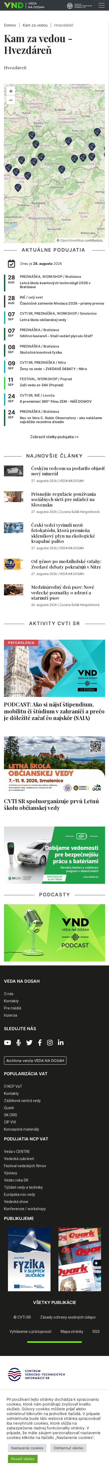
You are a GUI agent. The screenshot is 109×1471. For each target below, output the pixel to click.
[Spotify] (18, 1043)
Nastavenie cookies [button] (27, 1448)
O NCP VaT (13, 1086)
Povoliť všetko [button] (22, 1459)
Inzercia (10, 1015)
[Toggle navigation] (101, 5)
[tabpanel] (29, 1259)
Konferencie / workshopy (25, 1209)
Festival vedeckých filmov (25, 1166)
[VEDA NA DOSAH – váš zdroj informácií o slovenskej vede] (22, 5)
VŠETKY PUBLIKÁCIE (54, 1302)
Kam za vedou (35, 25)
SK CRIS (10, 1115)
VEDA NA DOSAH (71, 481)
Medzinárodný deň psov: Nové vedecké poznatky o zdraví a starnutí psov (62, 592)
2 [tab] (42, 1295)
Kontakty (11, 1001)
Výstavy (10, 1173)
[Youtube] (7, 1043)
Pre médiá (12, 1008)
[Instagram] (50, 1043)
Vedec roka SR (16, 1180)
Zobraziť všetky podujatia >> (54, 437)
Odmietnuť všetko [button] (68, 1448)
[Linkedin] (60, 1043)
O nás (8, 994)
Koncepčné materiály (21, 1129)
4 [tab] (58, 1295)
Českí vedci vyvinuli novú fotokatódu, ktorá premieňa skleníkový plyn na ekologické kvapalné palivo (63, 533)
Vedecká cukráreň (19, 1159)
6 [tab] (74, 1295)
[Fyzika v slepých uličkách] (29, 1259)
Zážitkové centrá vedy (22, 1101)
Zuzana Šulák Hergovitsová (79, 512)
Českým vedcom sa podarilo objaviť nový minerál (68, 470)
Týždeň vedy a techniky (23, 1187)
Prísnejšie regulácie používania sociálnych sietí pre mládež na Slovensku (63, 499)
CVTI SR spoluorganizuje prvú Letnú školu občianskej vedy (51, 804)
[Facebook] (40, 1043)
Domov (10, 25)
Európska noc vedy (19, 1194)
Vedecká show (16, 1202)
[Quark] (79, 1259)
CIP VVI (10, 1122)
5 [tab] (66, 1295)
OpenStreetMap (72, 240)
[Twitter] (29, 1043)
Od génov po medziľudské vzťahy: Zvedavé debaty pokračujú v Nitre (66, 563)
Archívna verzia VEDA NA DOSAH (35, 1060)
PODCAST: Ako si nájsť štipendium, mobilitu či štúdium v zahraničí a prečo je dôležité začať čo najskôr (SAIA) (54, 710)
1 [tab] (34, 1295)
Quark (9, 1108)
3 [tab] (50, 1295)
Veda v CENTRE (17, 1151)
